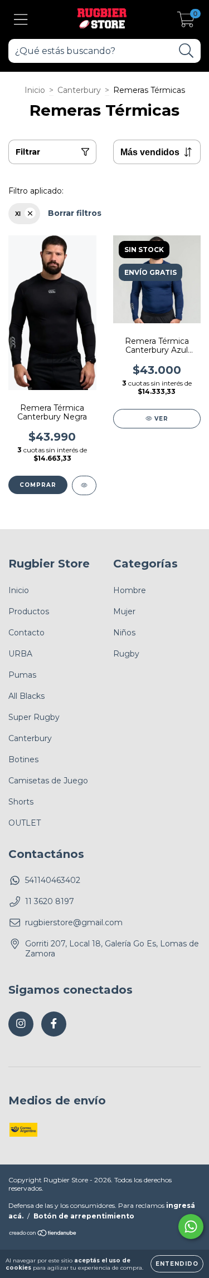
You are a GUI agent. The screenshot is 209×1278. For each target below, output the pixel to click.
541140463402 (52, 880)
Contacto (26, 633)
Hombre (129, 590)
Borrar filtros (74, 213)
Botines (23, 759)
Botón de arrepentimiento (83, 1216)
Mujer (124, 611)
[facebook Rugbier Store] (53, 1024)
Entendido (176, 1263)
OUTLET (24, 823)
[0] (186, 22)
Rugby (126, 654)
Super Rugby (34, 717)
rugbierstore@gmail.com (74, 922)
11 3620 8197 (49, 901)
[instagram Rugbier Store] (20, 1024)
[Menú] (20, 19)
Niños (124, 633)
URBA (20, 654)
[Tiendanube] (43, 1234)
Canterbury (79, 90)
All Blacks (26, 696)
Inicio (35, 90)
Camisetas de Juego (48, 781)
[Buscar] (186, 51)
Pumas (22, 675)
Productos (28, 611)
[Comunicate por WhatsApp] (190, 1226)
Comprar (38, 484)
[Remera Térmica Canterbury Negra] (84, 485)
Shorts (20, 802)
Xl (18, 213)
